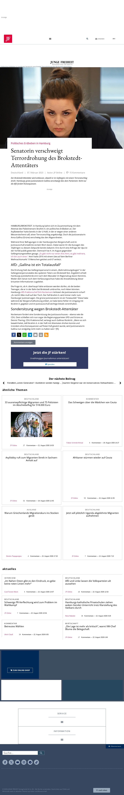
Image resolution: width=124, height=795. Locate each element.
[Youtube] (17, 762)
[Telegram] (30, 762)
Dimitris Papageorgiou (14, 556)
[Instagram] (23, 762)
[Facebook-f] (5, 762)
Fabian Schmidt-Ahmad (74, 443)
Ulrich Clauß (8, 634)
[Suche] (41, 753)
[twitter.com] (11, 762)
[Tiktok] (36, 762)
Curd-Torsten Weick (11, 592)
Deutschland (17, 172)
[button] (50, 38)
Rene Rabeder (70, 616)
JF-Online (13, 445)
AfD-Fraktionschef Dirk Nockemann (37, 292)
